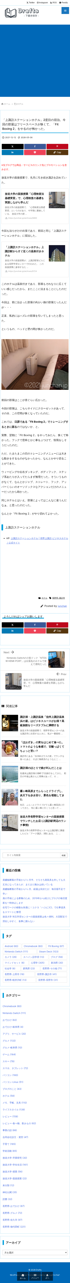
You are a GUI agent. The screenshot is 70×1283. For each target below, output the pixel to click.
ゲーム (9, 1054)
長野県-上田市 (14, 974)
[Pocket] (35, 152)
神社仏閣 (10, 1192)
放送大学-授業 (12, 1171)
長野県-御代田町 (14, 1226)
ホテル (20, 104)
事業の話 (10, 1130)
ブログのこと (12, 1088)
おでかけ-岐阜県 (13, 1026)
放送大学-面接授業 (15, 1178)
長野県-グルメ (12, 1212)
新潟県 (57, 962)
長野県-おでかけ (14, 1206)
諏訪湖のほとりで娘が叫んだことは (41, 767)
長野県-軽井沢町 (16, 979)
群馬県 (29, 968)
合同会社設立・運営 (15, 1137)
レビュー (10, 1116)
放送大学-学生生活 (15, 1164)
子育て (9, 1144)
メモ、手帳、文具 (15, 1102)
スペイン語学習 (33, 957)
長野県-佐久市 (12, 1219)
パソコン (10, 1075)
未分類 (8, 1185)
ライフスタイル (14, 1109)
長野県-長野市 (48, 979)
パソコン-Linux (13, 1082)
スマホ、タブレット (15, 1068)
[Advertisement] (35, 60)
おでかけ (10, 1020)
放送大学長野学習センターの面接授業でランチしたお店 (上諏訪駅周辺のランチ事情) (43, 821)
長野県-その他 (52, 968)
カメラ (11, 957)
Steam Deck (48, 951)
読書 (7, 1199)
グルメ (9, 1040)
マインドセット (14, 962)
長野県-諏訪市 (58, 598)
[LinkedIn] (12, 152)
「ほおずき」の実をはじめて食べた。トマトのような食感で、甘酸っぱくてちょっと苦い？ (42, 746)
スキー (8, 1061)
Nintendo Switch (16, 951)
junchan (62, 606)
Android (11, 946)
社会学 (10, 968)
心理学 (37, 962)
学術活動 (10, 1150)
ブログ (57, 957)
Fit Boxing (56, 946)
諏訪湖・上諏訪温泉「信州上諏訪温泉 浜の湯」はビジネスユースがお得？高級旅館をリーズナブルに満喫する (42, 721)
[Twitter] (13, 146)
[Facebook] (35, 146)
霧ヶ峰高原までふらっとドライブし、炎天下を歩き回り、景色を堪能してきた (42, 795)
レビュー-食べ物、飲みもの (19, 1123)
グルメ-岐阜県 (12, 1047)
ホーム (7, 104)
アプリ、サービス (14, 1033)
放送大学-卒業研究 (15, 1157)
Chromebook (33, 946)
